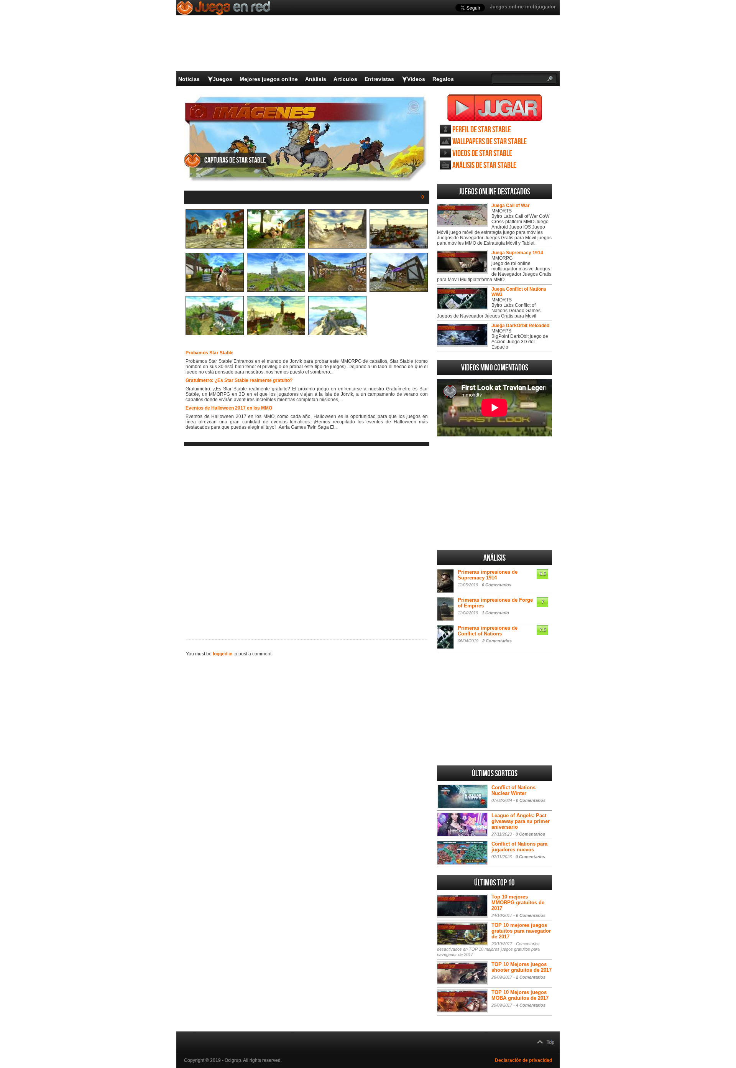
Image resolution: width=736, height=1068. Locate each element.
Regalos (443, 79)
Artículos (345, 79)
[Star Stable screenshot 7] (337, 290)
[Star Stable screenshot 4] (399, 247)
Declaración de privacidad (523, 1060)
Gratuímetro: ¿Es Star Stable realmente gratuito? (239, 380)
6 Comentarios (530, 915)
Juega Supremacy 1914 (517, 252)
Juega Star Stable (494, 107)
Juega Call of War (510, 205)
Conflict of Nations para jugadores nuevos (519, 846)
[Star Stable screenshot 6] (276, 290)
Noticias (189, 79)
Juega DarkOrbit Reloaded (520, 325)
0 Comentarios (496, 585)
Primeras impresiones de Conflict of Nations (488, 631)
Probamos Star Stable (209, 352)
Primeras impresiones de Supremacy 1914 (488, 575)
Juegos (222, 79)
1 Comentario (495, 613)
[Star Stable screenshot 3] (337, 247)
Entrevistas (379, 79)
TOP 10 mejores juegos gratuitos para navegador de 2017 (521, 931)
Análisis (315, 79)
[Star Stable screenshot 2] (276, 247)
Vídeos (416, 79)
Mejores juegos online (269, 79)
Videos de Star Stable (482, 153)
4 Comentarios (530, 1005)
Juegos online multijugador (523, 7)
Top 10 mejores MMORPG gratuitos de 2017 (517, 902)
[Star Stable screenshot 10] (276, 333)
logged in (222, 654)
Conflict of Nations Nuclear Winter (513, 790)
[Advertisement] (306, 536)
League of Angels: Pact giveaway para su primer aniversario (520, 821)
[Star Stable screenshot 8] (399, 290)
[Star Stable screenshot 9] (215, 333)
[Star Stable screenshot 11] (337, 333)
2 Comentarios (497, 640)
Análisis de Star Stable (484, 165)
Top (550, 1042)
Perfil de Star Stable (481, 130)
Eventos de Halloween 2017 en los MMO (229, 408)
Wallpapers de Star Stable (489, 142)
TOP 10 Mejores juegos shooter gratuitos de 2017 (521, 967)
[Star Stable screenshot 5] (215, 290)
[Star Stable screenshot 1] (215, 247)
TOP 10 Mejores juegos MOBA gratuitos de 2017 (520, 995)
